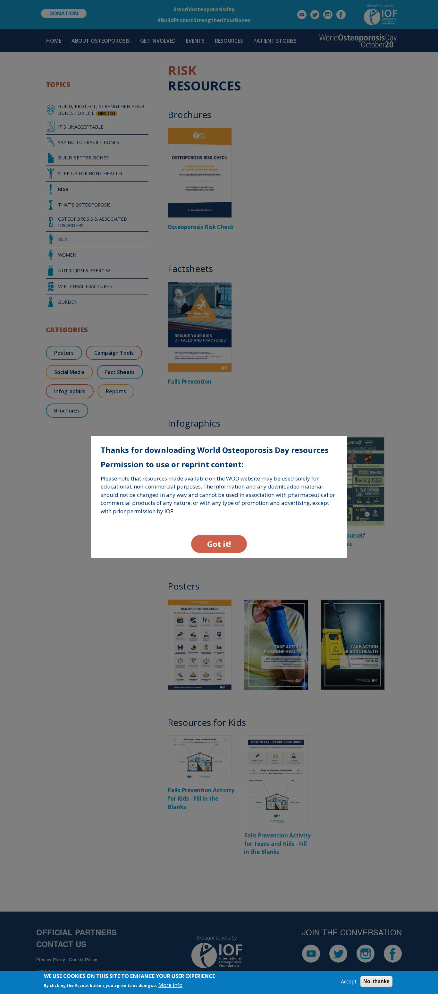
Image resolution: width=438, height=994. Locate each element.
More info (170, 985)
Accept (349, 981)
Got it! (219, 544)
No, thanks (376, 981)
